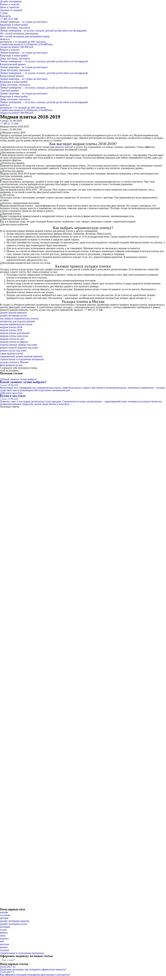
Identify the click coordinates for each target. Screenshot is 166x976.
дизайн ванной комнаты (13, 312)
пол (2, 941)
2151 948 (9, 19)
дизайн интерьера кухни (13, 315)
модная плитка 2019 (11, 330)
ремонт (4, 947)
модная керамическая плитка (16, 324)
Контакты (5, 16)
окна (2, 935)
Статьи (4, 13)
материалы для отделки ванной (17, 321)
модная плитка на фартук (14, 341)
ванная (4, 912)
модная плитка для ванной (15, 333)
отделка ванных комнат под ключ (18, 344)
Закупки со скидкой (11, 10)
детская (4, 918)
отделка (4, 938)
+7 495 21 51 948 (9, 123)
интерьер (5, 926)
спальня (4, 950)
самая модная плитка (11, 353)
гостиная (5, 915)
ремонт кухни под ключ (13, 350)
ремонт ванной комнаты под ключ (19, 347)
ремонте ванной (64, 147)
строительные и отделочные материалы (22, 359)
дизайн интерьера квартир (14, 921)
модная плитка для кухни (14, 336)
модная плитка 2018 (11, 327)
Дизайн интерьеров (11, 1)
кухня (3, 929)
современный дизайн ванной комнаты (21, 356)
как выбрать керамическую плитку (19, 318)
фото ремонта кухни (11, 365)
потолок (4, 944)
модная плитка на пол (12, 338)
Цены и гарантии (9, 7)
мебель (4, 932)
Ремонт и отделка (9, 4)
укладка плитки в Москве (14, 362)
